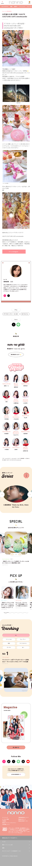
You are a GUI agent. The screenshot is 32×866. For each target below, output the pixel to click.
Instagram (5, 295)
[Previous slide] (12, 554)
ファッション (22, 6)
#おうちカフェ (25, 314)
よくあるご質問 (5, 819)
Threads (23, 761)
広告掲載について (6, 824)
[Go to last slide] (4, 680)
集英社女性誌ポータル (23, 821)
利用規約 (4, 821)
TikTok (8, 761)
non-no (16, 812)
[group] (16, 680)
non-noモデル (5, 6)
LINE (18, 324)
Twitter (8, 295)
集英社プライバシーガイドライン (9, 822)
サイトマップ (5, 817)
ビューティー (23, 639)
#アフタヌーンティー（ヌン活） (11, 314)
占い (23, 647)
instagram (4, 761)
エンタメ (9, 647)
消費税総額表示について (23, 817)
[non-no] (16, 2)
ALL (16, 635)
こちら (20, 832)
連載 (11, 6)
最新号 (15, 6)
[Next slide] (19, 554)
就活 (9, 643)
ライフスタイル (23, 643)
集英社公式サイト (22, 819)
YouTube (28, 761)
